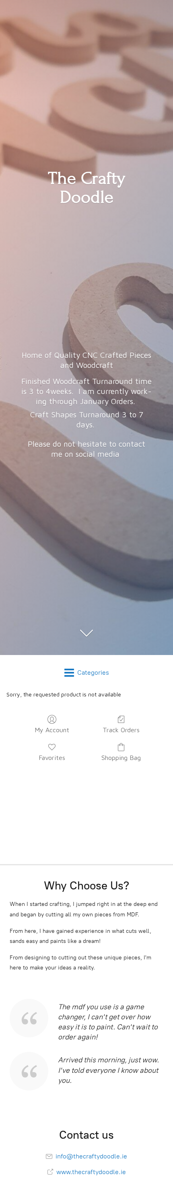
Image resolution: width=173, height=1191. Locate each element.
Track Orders (121, 729)
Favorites (52, 757)
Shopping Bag (121, 757)
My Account (52, 729)
